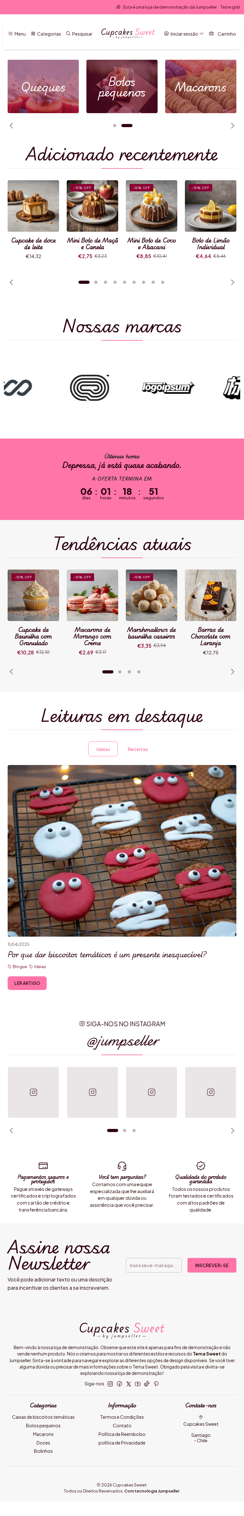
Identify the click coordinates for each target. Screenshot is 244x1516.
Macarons (43, 1434)
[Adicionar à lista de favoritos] (47, 206)
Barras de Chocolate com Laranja (211, 636)
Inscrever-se (212, 1265)
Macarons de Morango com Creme (92, 636)
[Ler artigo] (122, 851)
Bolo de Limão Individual (211, 243)
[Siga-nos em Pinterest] (156, 1384)
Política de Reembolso (122, 1434)
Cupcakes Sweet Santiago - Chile (201, 1432)
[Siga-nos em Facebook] (119, 1384)
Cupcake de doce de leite (33, 243)
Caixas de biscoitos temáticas (43, 1417)
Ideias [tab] (103, 749)
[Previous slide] (12, 125)
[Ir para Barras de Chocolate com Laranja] (210, 595)
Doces (43, 1442)
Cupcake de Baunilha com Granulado (33, 636)
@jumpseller (122, 1040)
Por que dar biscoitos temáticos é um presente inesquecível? (107, 954)
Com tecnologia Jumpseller (152, 1490)
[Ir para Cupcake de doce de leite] (33, 206)
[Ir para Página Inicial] (128, 34)
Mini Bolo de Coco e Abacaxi (151, 243)
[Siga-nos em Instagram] (110, 1384)
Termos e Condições (122, 1417)
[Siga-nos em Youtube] (138, 1384)
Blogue (20, 966)
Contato (122, 1425)
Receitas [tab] (138, 749)
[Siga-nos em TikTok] (147, 1384)
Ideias (40, 966)
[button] (115, 125)
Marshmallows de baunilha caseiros (151, 633)
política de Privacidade (122, 1442)
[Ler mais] (43, 86)
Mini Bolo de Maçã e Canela (92, 243)
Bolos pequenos (43, 1425)
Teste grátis (174, 7)
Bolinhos (43, 1451)
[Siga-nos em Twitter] (128, 1384)
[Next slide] (231, 125)
